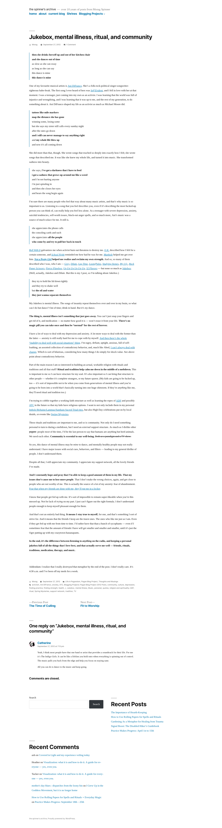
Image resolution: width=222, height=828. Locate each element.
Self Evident (97, 90)
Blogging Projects (91, 13)
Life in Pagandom (72, 581)
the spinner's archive (42, 9)
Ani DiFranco (75, 85)
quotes (106, 588)
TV (75, 591)
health (61, 588)
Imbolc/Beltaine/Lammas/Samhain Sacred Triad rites (56, 409)
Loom (92, 264)
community (112, 585)
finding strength (51, 588)
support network (57, 591)
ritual (31, 591)
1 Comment (71, 44)
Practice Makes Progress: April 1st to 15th (132, 730)
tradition (69, 591)
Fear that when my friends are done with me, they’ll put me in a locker (64, 488)
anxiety (55, 585)
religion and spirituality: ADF (122, 588)
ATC (31, 405)
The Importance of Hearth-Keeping (129, 712)
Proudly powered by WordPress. (61, 818)
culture (121, 585)
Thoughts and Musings (108, 581)
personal (98, 588)
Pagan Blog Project (89, 581)
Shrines (72, 13)
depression (129, 585)
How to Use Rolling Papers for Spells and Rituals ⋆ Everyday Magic (67, 797)
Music (90, 588)
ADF (118, 400)
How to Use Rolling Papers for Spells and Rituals (136, 717)
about (43, 13)
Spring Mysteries (59, 414)
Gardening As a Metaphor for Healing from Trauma (137, 721)
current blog (56, 13)
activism (35, 585)
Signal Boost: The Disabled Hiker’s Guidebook (135, 726)
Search (32, 697)
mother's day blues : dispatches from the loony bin (57, 785)
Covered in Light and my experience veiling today (64, 755)
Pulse (98, 264)
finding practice (36, 588)
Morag (34, 44)
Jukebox (126, 268)
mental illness (81, 588)
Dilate (74, 264)
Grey (66, 264)
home (33, 13)
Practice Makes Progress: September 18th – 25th (59, 802)
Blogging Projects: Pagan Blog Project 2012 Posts (85, 585)
